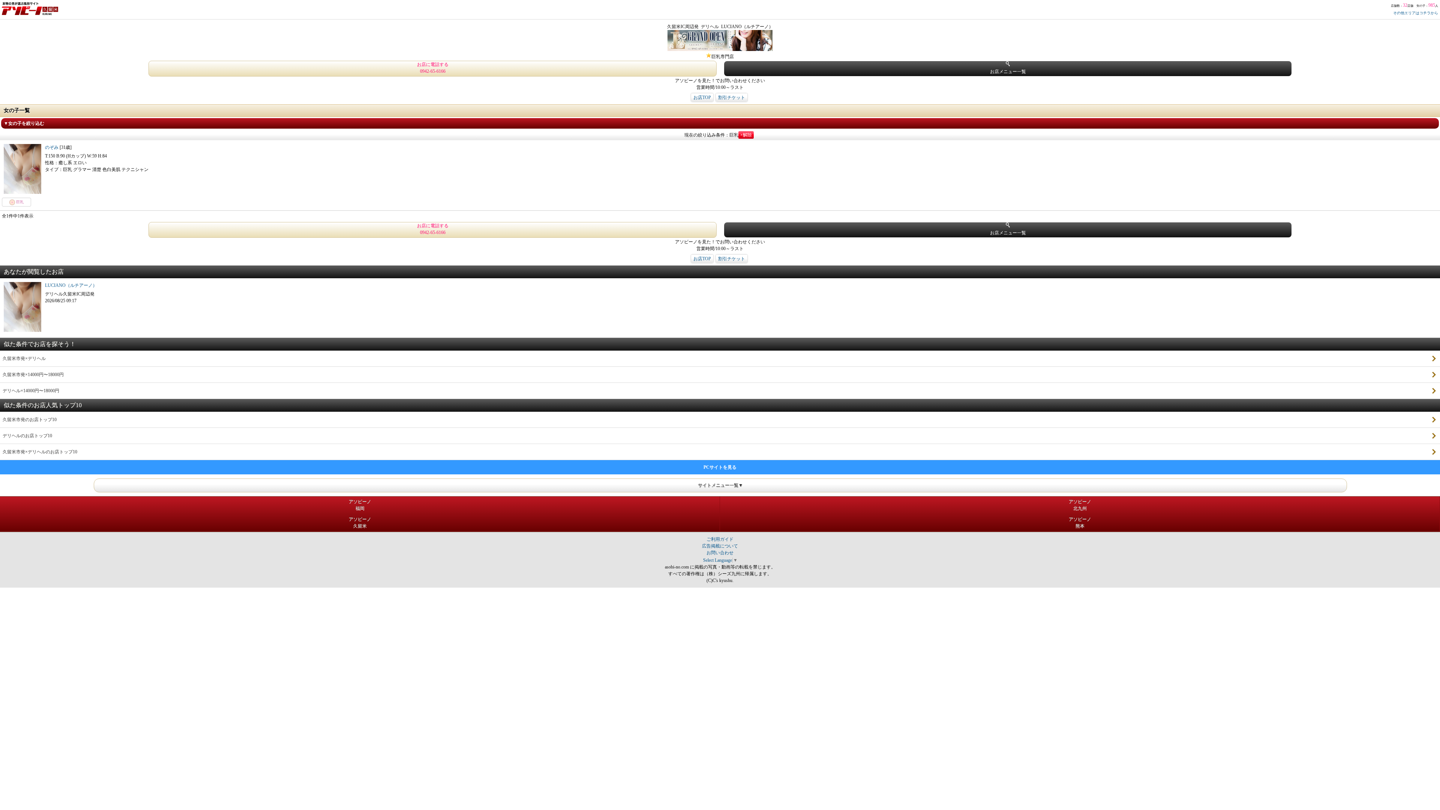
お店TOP (702, 97)
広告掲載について (720, 546)
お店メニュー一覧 (1008, 71)
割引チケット (731, 97)
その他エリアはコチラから (1415, 13)
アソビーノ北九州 (1080, 505)
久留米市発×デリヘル (24, 358)
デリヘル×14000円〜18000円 (31, 390)
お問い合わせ (720, 552)
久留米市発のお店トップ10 (30, 419)
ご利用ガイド (720, 539)
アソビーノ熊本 (1080, 523)
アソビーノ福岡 (360, 505)
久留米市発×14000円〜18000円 (33, 374)
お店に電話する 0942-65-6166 (432, 68)
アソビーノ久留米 (360, 523)
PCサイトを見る (720, 467)
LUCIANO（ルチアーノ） (71, 285)
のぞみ (52, 147)
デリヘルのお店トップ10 (27, 435)
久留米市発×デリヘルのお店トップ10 (40, 451)
